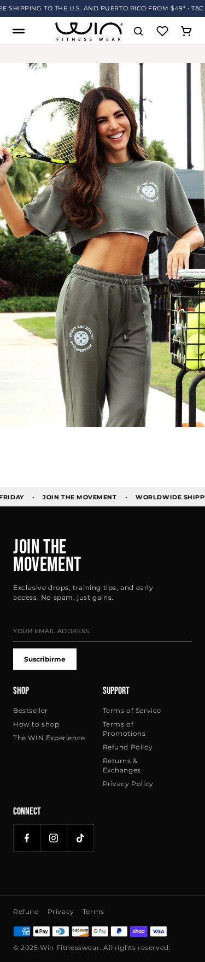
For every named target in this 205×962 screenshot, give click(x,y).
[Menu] (19, 31)
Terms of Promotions (124, 728)
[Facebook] (27, 838)
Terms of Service (132, 710)
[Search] (138, 31)
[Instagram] (53, 838)
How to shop (36, 724)
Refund (26, 911)
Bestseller (30, 710)
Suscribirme (45, 659)
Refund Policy (128, 747)
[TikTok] (80, 838)
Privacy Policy (128, 784)
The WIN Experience (49, 738)
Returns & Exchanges (122, 765)
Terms (93, 911)
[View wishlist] (162, 31)
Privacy (61, 911)
